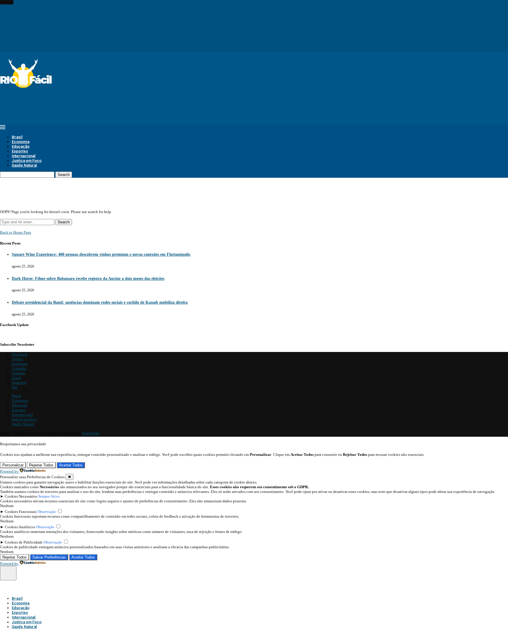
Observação (46, 511)
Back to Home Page (15, 232)
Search (64, 174)
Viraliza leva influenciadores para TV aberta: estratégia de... (47, 21)
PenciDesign (90, 433)
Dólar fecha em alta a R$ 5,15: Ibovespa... (33, 16)
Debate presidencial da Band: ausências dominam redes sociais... (51, 11)
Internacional (24, 156)
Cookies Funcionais (20, 511)
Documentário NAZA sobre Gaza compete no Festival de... (46, 40)
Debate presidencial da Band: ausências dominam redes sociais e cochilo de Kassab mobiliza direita (100, 302)
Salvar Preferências (49, 557)
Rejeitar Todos (41, 465)
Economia (20, 141)
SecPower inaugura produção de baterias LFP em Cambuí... (46, 30)
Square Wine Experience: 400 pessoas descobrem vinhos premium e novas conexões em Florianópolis (101, 254)
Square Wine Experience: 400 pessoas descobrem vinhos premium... (53, 2)
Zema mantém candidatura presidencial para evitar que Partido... (51, 26)
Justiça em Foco (26, 160)
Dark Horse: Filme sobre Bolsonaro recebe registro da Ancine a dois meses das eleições (88, 278)
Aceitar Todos (71, 465)
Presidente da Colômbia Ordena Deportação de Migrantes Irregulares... (55, 44)
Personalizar (13, 465)
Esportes (20, 151)
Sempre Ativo (49, 496)
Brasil (17, 137)
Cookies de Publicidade (24, 542)
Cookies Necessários (21, 496)
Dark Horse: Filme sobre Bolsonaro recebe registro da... (43, 7)
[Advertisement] (107, 103)
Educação (20, 146)
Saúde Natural (24, 165)
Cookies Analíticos (20, 527)
